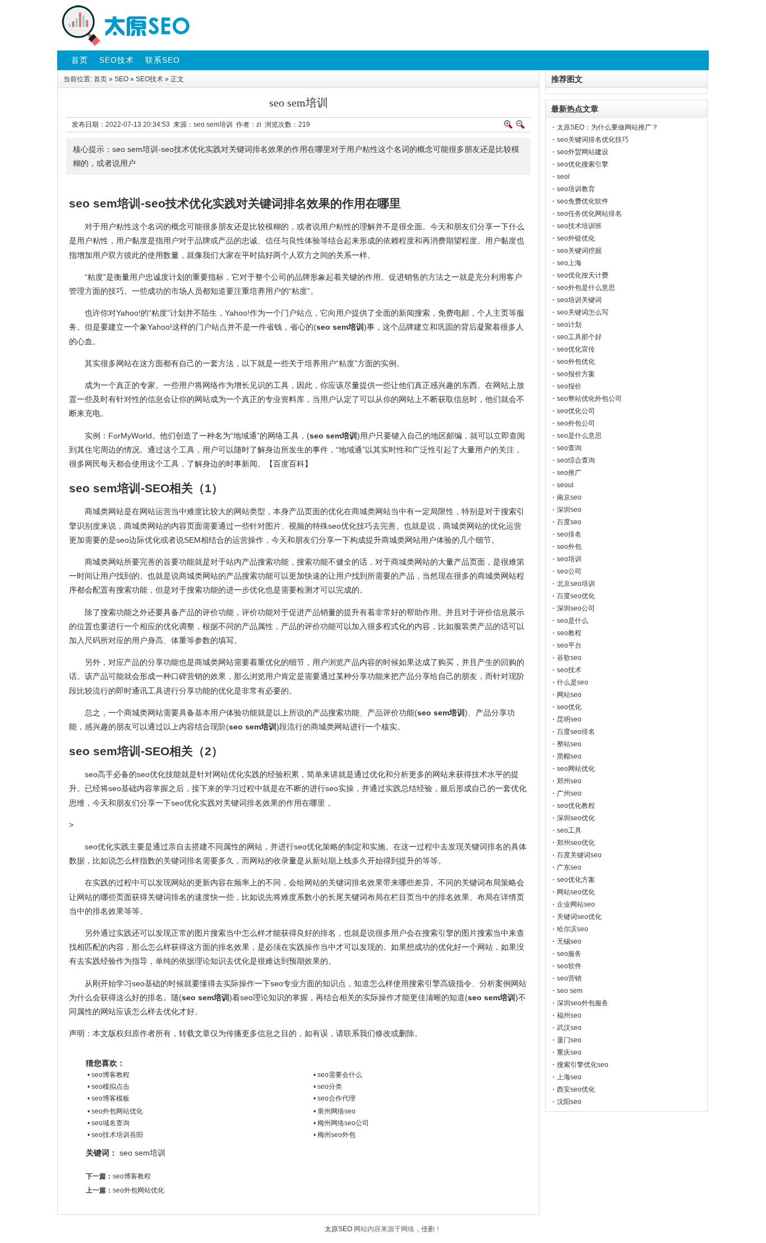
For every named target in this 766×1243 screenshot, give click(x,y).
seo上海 (569, 263)
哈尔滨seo (572, 929)
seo (125, 1152)
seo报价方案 (576, 374)
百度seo (569, 522)
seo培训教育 (576, 189)
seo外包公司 (576, 423)
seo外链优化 (576, 238)
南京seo (569, 497)
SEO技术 (149, 79)
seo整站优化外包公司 (589, 399)
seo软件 (569, 966)
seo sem (570, 991)
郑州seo (569, 781)
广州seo (569, 793)
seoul (565, 485)
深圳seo (569, 510)
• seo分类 (327, 1086)
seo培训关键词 (579, 300)
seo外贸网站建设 (582, 152)
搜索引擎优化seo (582, 1065)
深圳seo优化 (576, 818)
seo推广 (569, 473)
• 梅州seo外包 (334, 1135)
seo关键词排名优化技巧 (593, 140)
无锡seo (569, 941)
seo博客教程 (132, 1176)
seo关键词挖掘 (579, 251)
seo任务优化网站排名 (589, 214)
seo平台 (569, 645)
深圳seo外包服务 (582, 1003)
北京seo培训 (576, 584)
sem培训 (150, 1152)
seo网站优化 (576, 769)
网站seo (569, 695)
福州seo (569, 1015)
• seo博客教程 (108, 1075)
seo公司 (569, 571)
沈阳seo (569, 1102)
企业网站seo (576, 904)
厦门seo (569, 1040)
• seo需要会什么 (337, 1075)
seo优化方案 (576, 880)
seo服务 (569, 954)
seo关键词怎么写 (582, 312)
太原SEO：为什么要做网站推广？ (607, 127)
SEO (121, 79)
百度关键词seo (579, 855)
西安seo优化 (576, 1089)
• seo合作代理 (334, 1098)
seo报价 (569, 386)
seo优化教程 (576, 806)
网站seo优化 (576, 892)
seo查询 (569, 448)
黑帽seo (569, 756)
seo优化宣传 (576, 349)
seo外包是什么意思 (586, 288)
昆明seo (569, 719)
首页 (100, 79)
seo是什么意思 (579, 436)
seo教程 (569, 633)
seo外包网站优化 (138, 1190)
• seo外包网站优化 (115, 1111)
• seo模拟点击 (108, 1086)
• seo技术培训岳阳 (115, 1135)
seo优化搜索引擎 (582, 164)
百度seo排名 (576, 732)
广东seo (569, 867)
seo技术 (569, 670)
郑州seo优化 (576, 843)
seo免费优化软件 (582, 201)
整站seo (569, 744)
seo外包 (569, 547)
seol (563, 177)
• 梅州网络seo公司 (341, 1123)
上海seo (569, 1077)
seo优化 (569, 707)
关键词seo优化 (579, 917)
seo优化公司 (576, 411)
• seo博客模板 (108, 1098)
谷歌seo (569, 658)
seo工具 (569, 830)
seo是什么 (572, 621)
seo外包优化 (576, 362)
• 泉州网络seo (334, 1111)
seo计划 (569, 325)
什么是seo (572, 682)
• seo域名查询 (108, 1123)
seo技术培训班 (579, 226)
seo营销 (569, 978)
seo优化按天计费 (582, 275)
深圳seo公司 (576, 608)
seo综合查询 (576, 460)
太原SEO (338, 1229)
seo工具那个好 (579, 337)
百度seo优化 (576, 596)
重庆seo (569, 1052)
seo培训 (569, 559)
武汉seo (569, 1028)
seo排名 (569, 534)
